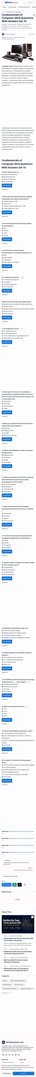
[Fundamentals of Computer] (10, 876)
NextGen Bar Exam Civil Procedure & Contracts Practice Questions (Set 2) (16, 969)
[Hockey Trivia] (14, 957)
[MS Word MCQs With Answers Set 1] (18, 869)
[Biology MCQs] (7, 984)
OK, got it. (23, 1073)
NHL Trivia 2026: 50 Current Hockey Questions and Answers (16, 961)
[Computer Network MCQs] (10, 988)
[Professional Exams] (24, 7)
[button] (2, 2)
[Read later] (30, 34)
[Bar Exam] (13, 936)
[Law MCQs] (19, 936)
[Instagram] (6, 1054)
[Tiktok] (18, 1054)
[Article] (5, 980)
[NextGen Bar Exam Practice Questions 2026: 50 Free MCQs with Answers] (18, 924)
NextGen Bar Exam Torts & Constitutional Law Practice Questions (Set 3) (18, 952)
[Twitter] (9, 1054)
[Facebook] (3, 1054)
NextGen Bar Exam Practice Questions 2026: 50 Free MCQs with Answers (18, 939)
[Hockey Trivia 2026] (23, 957)
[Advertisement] (18, 106)
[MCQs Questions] (11, 2)
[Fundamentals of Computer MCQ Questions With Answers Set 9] (18, 862)
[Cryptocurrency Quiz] (27, 988)
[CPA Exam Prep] (19, 984)
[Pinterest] (15, 1054)
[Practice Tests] (12, 7)
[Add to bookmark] (32, 917)
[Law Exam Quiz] (24, 949)
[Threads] (12, 1054)
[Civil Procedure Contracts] (26, 966)
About (22, 1062)
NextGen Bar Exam (8, 1062)
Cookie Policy (7, 1073)
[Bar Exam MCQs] (14, 949)
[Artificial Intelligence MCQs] (18, 980)
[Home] (4, 7)
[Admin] (10, 34)
